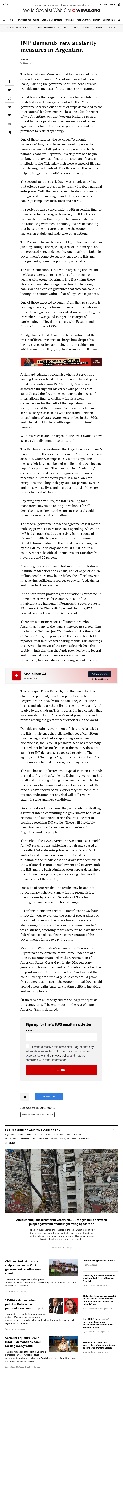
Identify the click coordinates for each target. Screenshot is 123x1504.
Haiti (34, 1138)
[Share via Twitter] (9, 90)
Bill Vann (24, 59)
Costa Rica (58, 1134)
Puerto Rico (84, 1138)
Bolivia (20, 1134)
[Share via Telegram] (9, 107)
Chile (36, 1134)
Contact (103, 5)
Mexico (53, 1138)
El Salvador (10, 1138)
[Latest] (12, 21)
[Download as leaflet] (9, 123)
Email (29, 1030)
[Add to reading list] (9, 132)
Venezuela (10, 1142)
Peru (73, 1138)
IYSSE (66, 28)
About (112, 5)
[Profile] (119, 5)
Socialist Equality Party (47, 28)
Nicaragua (64, 1138)
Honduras (43, 1138)
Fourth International (18, 28)
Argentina (9, 1134)
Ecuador (77, 1134)
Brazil (28, 1134)
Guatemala (23, 1138)
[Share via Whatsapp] (9, 98)
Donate (112, 28)
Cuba (67, 1134)
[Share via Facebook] (9, 81)
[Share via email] (9, 115)
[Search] (119, 21)
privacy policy (60, 1055)
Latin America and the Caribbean (37, 1114)
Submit (61, 1070)
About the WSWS (82, 28)
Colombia (45, 1134)
